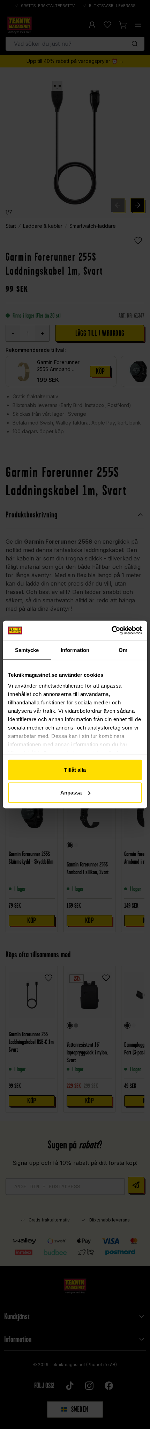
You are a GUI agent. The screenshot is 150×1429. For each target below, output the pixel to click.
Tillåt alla (75, 769)
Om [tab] (123, 650)
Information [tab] (75, 650)
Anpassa (71, 793)
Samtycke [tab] (27, 650)
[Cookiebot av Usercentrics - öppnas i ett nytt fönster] (111, 630)
